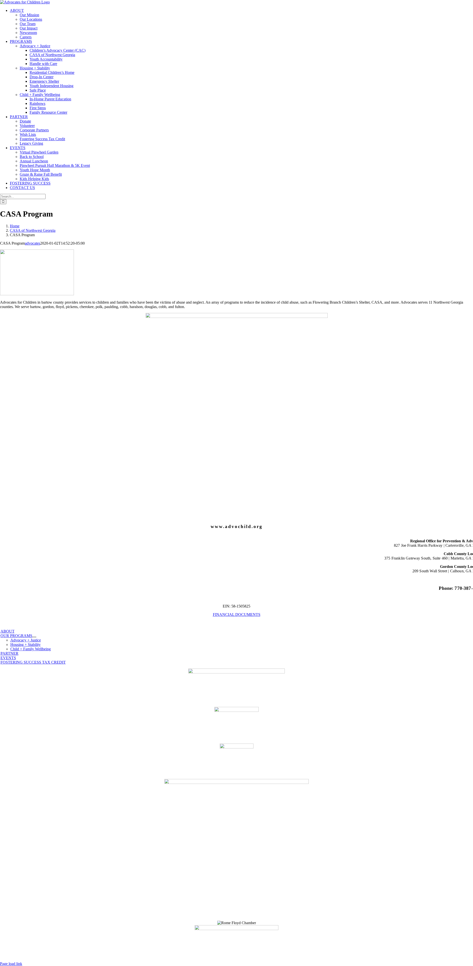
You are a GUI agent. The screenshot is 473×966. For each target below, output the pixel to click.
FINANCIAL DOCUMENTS (236, 614)
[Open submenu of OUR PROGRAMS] (34, 637)
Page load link (11, 964)
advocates (32, 243)
